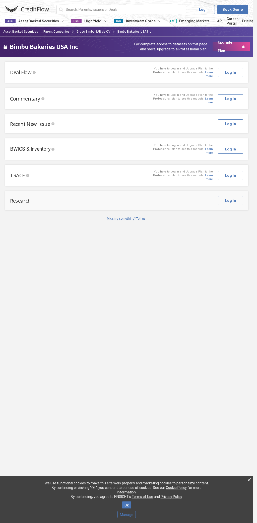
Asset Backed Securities (20, 31)
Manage (127, 515)
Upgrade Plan (225, 46)
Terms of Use (142, 497)
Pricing (248, 21)
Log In (204, 10)
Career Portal (232, 21)
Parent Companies (56, 31)
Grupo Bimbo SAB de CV (93, 31)
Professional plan (192, 49)
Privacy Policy (171, 497)
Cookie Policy (176, 488)
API (220, 21)
